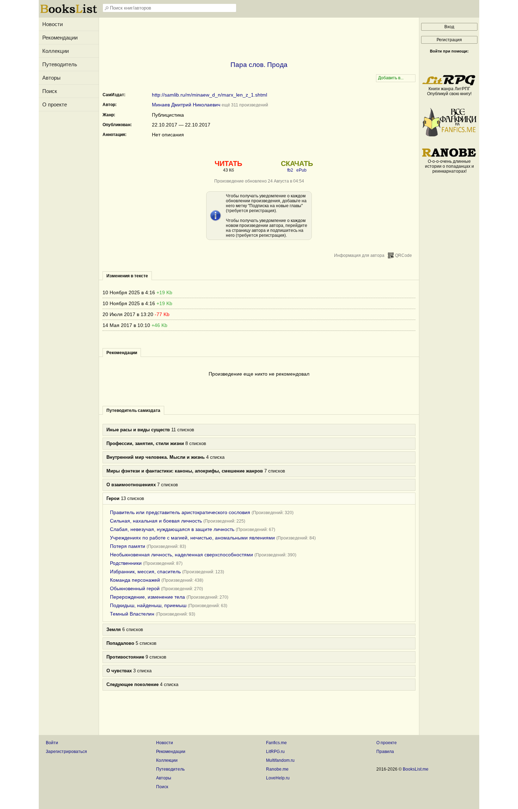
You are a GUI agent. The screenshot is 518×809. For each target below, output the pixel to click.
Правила (385, 751)
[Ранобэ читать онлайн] (449, 156)
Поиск (49, 91)
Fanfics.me (276, 742)
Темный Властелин (132, 614)
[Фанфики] (449, 134)
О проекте (54, 104)
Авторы (51, 78)
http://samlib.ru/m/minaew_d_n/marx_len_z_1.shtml (209, 95)
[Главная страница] (69, 12)
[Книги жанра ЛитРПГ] (449, 83)
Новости (52, 24)
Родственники (126, 563)
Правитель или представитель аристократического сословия (180, 512)
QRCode (403, 255)
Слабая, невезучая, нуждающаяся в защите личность (172, 529)
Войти (52, 742)
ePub (301, 170)
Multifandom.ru (280, 760)
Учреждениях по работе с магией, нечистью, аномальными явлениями (192, 538)
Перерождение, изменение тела (147, 597)
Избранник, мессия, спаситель (145, 571)
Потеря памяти (127, 546)
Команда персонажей (135, 580)
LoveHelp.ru (278, 778)
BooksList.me (415, 769)
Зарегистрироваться (66, 751)
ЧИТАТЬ (228, 163)
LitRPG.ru (275, 751)
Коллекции (55, 51)
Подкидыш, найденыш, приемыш (148, 605)
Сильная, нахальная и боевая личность (156, 521)
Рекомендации (60, 38)
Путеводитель (59, 64)
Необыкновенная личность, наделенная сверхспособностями (181, 554)
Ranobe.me (277, 769)
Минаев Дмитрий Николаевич (186, 104)
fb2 (290, 170)
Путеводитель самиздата (133, 410)
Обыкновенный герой (135, 588)
